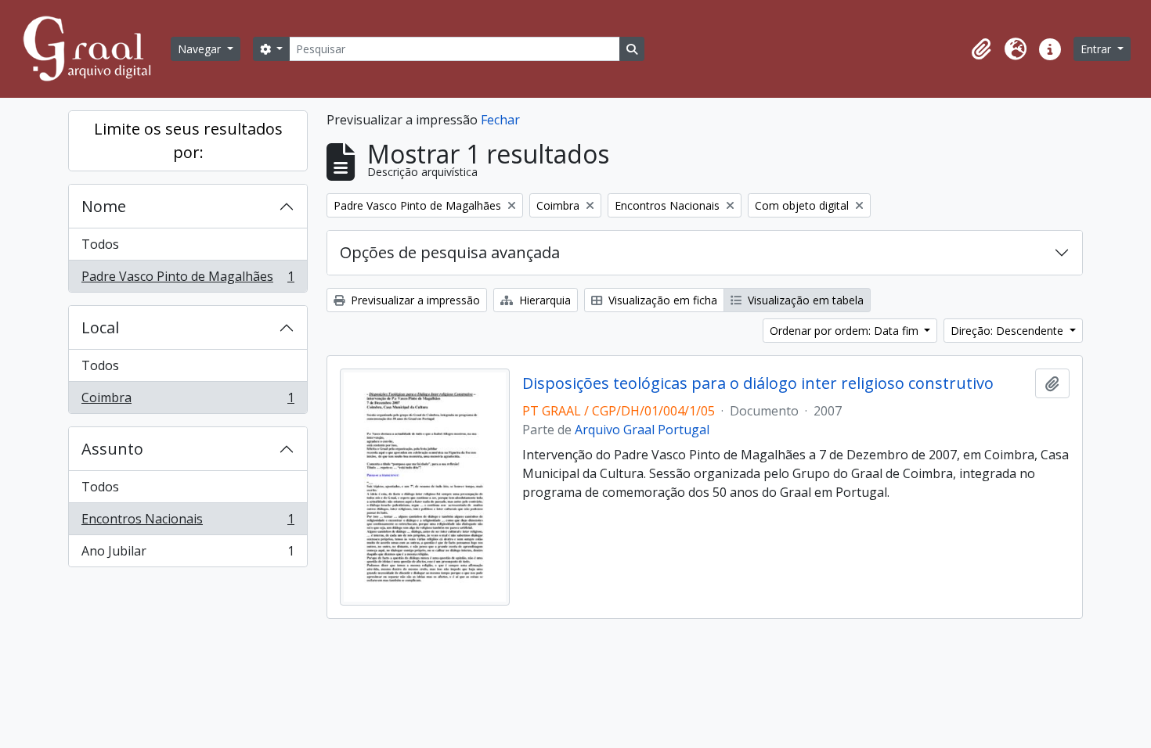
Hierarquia (543, 300)
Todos (100, 244)
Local (100, 327)
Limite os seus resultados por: (188, 140)
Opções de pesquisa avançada (450, 252)
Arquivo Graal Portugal (642, 429)
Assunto (112, 448)
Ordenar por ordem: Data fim (846, 330)
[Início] (94, 49)
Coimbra (187, 401)
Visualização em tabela (804, 300)
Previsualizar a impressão (414, 300)
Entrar (1097, 48)
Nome (103, 206)
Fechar (500, 119)
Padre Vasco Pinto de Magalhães (187, 280)
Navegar (201, 48)
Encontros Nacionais (187, 522)
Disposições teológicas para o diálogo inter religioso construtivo (758, 383)
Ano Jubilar (187, 554)
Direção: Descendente (1008, 330)
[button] (981, 49)
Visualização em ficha (661, 300)
